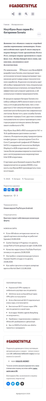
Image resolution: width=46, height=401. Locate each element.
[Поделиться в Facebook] (9, 189)
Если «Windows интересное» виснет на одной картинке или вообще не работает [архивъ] (21, 236)
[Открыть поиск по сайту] (26, 14)
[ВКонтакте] (8, 384)
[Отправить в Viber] (16, 189)
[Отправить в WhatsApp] (20, 189)
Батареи (17, 179)
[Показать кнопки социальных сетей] (13, 14)
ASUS (8, 179)
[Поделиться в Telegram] (12, 189)
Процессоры (29, 179)
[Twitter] (13, 384)
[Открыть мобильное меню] (32, 14)
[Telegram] (17, 384)
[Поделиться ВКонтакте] (5, 189)
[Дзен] (22, 384)
